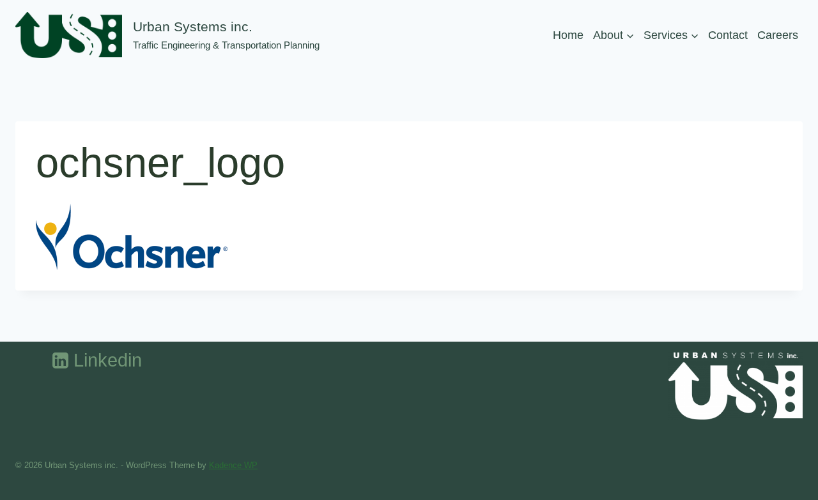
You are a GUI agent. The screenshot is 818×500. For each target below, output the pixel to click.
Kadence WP (233, 465)
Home (568, 35)
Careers (777, 35)
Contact (728, 35)
